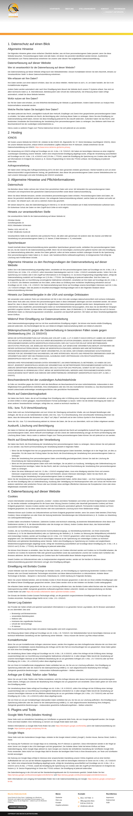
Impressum (110, 797)
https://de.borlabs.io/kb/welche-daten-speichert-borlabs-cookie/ (50, 592)
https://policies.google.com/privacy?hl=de (30, 728)
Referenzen (119, 9)
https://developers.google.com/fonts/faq (71, 726)
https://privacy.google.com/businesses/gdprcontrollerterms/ (30, 775)
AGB (108, 802)
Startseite (55, 9)
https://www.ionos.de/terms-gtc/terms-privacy (52, 147)
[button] (113, 12)
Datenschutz (110, 800)
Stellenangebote (87, 9)
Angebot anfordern (62, 805)
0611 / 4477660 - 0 (86, 798)
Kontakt (105, 9)
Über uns (69, 9)
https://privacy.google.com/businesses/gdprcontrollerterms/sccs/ (82, 775)
